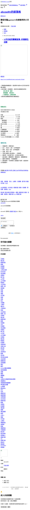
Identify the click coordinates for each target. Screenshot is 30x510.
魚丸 (10, 181)
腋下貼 (2, 277)
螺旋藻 (2, 76)
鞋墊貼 (2, 282)
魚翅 (2, 310)
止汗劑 (2, 279)
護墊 (17, 192)
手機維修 (3, 430)
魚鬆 (2, 181)
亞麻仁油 (15, 170)
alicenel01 (3, 202)
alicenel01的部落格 (11, 11)
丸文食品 (10, 187)
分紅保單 (3, 359)
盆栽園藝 (3, 362)
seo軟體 (3, 386)
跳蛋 (2, 426)
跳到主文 (3, 16)
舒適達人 (12, 192)
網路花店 (3, 393)
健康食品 (3, 172)
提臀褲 (2, 447)
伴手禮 (2, 183)
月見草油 (20, 170)
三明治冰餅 (4, 269)
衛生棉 (2, 192)
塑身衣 (2, 442)
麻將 (2, 413)
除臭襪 (24, 187)
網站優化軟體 (4, 384)
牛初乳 (10, 170)
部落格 (5, 31)
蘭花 (2, 366)
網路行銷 (11, 194)
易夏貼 (6, 189)
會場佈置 (3, 397)
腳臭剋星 (16, 187)
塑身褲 (2, 444)
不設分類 (13, 26)
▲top (2, 215)
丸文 (6, 183)
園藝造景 (3, 360)
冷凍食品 (3, 308)
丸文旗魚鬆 (4, 187)
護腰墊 (2, 375)
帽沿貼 (2, 260)
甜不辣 (24, 181)
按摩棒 (2, 424)
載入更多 (3, 218)
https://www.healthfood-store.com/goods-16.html (12, 79)
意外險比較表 (4, 357)
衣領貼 (2, 258)
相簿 (5, 29)
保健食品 (3, 344)
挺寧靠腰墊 (4, 370)
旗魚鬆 (6, 181)
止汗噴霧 (3, 280)
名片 (5, 33)
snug (10, 189)
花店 (2, 391)
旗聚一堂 (3, 286)
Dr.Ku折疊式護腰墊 (6, 368)
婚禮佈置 (3, 395)
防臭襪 (2, 268)
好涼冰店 (3, 271)
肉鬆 (2, 291)
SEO (2, 389)
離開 (9, 507)
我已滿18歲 (3, 507)
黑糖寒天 (3, 381)
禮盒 (27, 181)
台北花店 (3, 398)
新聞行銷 (18, 194)
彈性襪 (2, 408)
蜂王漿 (6, 170)
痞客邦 (12, 211)
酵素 (2, 353)
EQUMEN (3, 445)
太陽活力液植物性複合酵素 (8, 379)
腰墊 (2, 373)
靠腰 (2, 371)
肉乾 (2, 299)
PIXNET (7, 487)
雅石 (2, 364)
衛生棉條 (7, 192)
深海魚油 (25, 170)
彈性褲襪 (3, 411)
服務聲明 (17, 488)
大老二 (2, 415)
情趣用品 (3, 422)
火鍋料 (14, 181)
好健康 (2, 342)
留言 (15, 211)
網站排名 (3, 388)
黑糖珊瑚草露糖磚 (5, 382)
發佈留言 (3, 227)
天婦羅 (19, 181)
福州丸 (2, 306)
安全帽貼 (3, 273)
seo (15, 194)
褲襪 (2, 409)
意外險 (2, 355)
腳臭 (20, 187)
